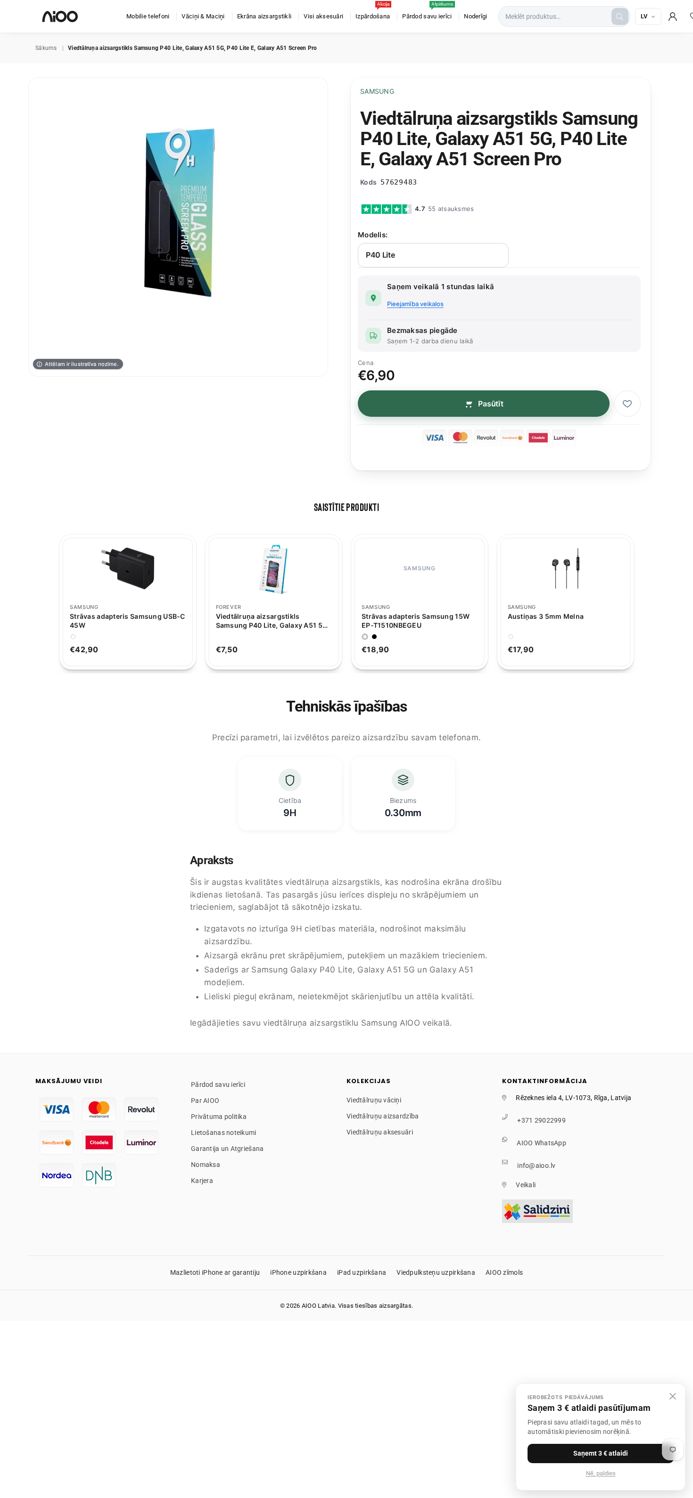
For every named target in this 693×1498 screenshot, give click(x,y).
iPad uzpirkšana (361, 1272)
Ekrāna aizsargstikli (264, 16)
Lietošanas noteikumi (223, 1132)
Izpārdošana (372, 12)
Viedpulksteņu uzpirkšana (435, 1272)
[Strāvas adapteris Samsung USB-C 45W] (127, 568)
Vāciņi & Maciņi (203, 16)
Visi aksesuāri (323, 16)
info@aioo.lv (536, 1165)
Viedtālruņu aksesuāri (379, 1132)
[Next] (643, 601)
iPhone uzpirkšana (298, 1272)
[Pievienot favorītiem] (627, 403)
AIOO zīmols (504, 1272)
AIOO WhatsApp (541, 1143)
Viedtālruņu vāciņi (373, 1100)
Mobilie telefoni (147, 16)
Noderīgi (475, 16)
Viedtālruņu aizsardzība (382, 1116)
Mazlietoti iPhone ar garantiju (215, 1272)
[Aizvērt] (672, 1396)
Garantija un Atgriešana (227, 1148)
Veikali (526, 1185)
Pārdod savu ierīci (427, 12)
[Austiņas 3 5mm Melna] (565, 568)
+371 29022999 (541, 1120)
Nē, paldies (601, 1473)
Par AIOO (205, 1100)
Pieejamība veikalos (415, 304)
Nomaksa (205, 1164)
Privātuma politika (219, 1116)
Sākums (46, 48)
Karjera (202, 1180)
